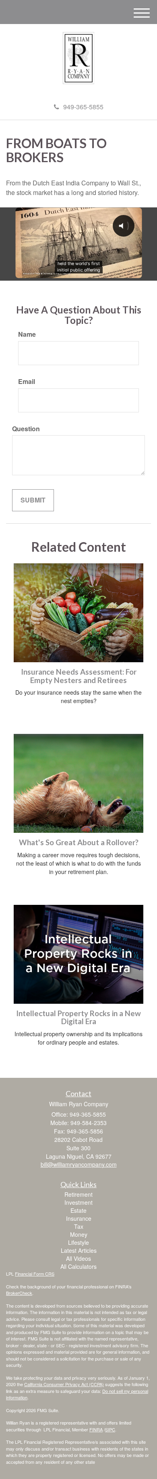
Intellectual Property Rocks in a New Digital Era (78, 1017)
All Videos (78, 1258)
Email (26, 381)
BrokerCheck (19, 1293)
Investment (78, 1202)
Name (27, 334)
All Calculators (78, 1266)
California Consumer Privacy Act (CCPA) (64, 1384)
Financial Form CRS (34, 1273)
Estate (78, 1210)
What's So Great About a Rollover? (78, 842)
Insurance (78, 1218)
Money (78, 1234)
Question (26, 428)
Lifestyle (78, 1242)
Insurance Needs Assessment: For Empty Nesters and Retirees (78, 676)
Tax (78, 1226)
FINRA (96, 1429)
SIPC (110, 1429)
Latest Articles (79, 1250)
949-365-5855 (83, 106)
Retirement (78, 1194)
